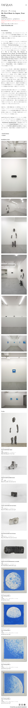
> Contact (3, 135)
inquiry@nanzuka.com (7, 25)
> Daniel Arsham (5, 133)
